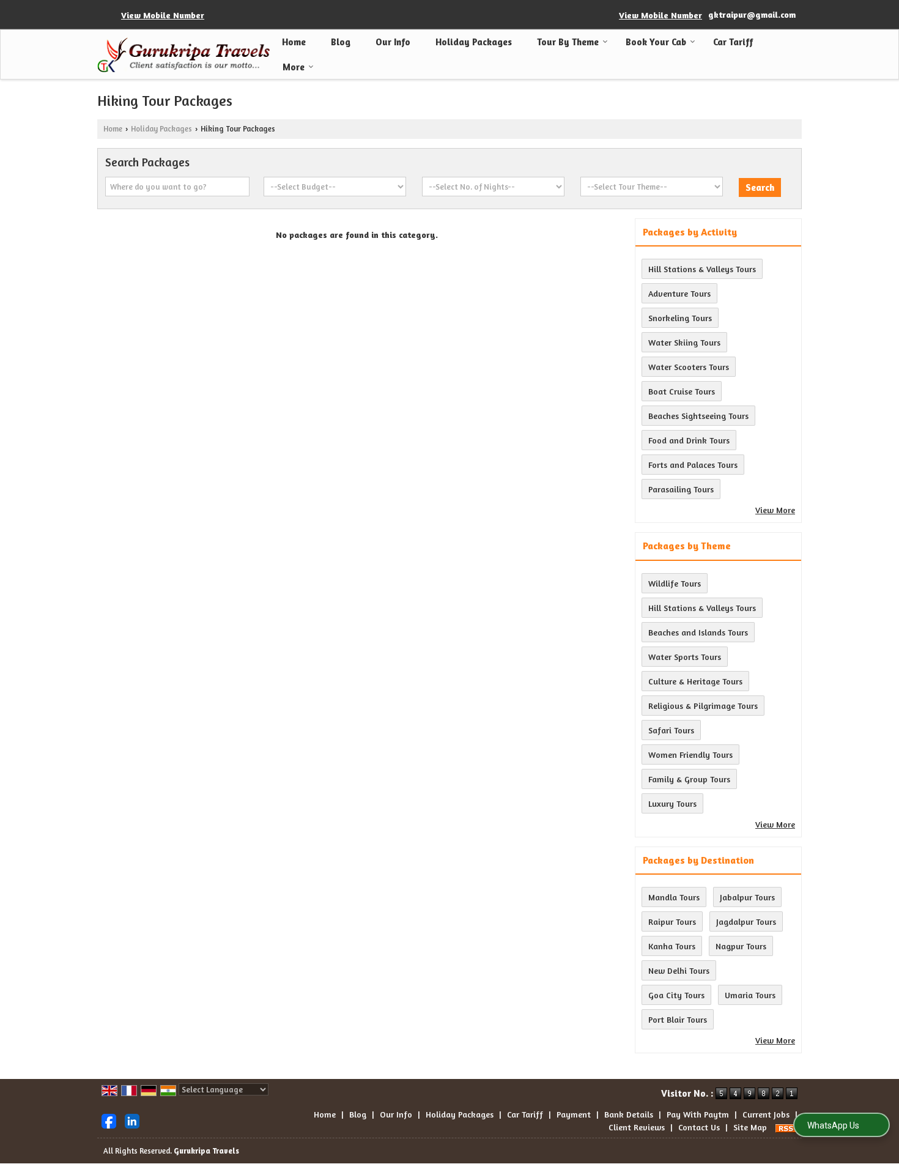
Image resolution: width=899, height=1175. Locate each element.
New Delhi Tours (678, 970)
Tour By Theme (568, 42)
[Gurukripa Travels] (183, 55)
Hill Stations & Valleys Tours (702, 269)
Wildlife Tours (674, 583)
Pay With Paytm (698, 1114)
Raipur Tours (672, 921)
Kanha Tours (671, 946)
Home (294, 42)
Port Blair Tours (677, 1019)
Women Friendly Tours (690, 754)
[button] (162, 15)
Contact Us (699, 1127)
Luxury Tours (672, 803)
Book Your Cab (656, 42)
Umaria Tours (750, 995)
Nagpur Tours (741, 946)
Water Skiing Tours (684, 342)
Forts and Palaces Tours (693, 464)
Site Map (750, 1127)
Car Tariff (733, 42)
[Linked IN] (132, 1119)
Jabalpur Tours (747, 897)
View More (775, 510)
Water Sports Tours (684, 656)
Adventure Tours (679, 293)
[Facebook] (109, 1119)
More (294, 67)
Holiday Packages (473, 42)
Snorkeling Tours (680, 318)
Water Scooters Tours (688, 366)
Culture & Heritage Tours (695, 681)
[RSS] (786, 1127)
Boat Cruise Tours (681, 391)
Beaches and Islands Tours (698, 632)
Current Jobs (766, 1114)
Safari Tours (671, 730)
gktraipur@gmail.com (752, 14)
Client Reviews (637, 1127)
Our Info (393, 42)
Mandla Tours (674, 897)
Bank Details (628, 1114)
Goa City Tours (676, 995)
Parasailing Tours (681, 489)
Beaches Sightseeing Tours (698, 415)
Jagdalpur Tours (746, 921)
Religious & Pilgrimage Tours (703, 705)
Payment (574, 1114)
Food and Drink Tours (689, 440)
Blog (340, 42)
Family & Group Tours (689, 779)
